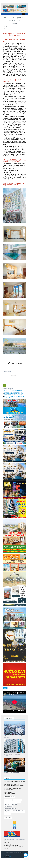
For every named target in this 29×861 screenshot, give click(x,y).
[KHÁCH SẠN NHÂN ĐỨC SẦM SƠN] (14, 508)
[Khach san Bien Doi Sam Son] (14, 453)
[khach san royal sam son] (20, 6)
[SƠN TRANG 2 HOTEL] (14, 645)
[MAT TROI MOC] (14, 436)
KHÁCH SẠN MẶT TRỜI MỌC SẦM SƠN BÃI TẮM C (13, 735)
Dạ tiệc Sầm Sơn (8, 813)
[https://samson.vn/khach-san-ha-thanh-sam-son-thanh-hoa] (14, 562)
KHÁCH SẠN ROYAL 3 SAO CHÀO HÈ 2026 (12, 754)
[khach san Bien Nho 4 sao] (14, 421)
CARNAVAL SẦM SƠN (8, 806)
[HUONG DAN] (14, 674)
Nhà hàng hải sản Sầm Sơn (11, 853)
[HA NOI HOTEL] (8, 6)
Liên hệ (7, 855)
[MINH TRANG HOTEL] (14, 589)
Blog (7, 28)
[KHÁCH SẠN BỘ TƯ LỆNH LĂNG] (14, 617)
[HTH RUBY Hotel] (14, 489)
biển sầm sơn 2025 (8, 800)
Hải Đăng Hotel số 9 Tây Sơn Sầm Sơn (13, 392)
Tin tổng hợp (14, 23)
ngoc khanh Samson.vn (10, 26)
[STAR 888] (14, 471)
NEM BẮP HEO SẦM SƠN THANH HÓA (13, 395)
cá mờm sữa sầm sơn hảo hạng (11, 804)
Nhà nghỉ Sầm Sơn (17, 852)
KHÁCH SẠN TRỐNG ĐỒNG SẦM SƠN (13, 390)
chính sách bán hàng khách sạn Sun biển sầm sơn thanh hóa (14, 811)
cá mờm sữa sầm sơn (17, 800)
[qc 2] (14, 410)
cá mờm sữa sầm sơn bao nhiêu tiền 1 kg (12, 802)
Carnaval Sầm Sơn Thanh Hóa (10, 808)
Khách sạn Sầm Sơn (9, 852)
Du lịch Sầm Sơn (20, 853)
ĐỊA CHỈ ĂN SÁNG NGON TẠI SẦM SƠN (13, 393)
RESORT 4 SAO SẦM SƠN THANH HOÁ (11, 772)
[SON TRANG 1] (14, 535)
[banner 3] (5, 10)
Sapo (10, 856)
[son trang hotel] (17, 10)
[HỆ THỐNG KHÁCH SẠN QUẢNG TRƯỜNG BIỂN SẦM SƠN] (14, 402)
